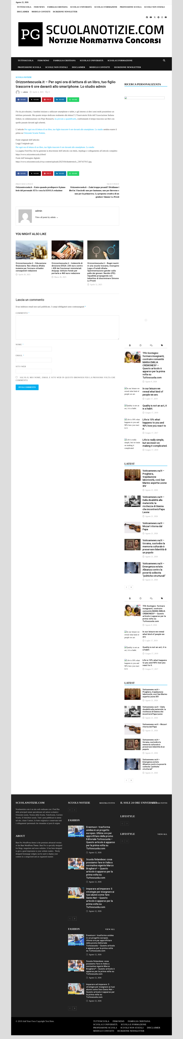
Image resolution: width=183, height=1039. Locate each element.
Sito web (21, 367)
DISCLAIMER (23, 12)
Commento (22, 313)
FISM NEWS (39, 7)
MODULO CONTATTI (41, 12)
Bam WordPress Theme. (30, 845)
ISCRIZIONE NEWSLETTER (65, 12)
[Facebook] (147, 17)
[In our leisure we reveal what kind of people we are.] (132, 388)
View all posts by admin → (46, 217)
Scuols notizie (79, 802)
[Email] (165, 17)
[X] (155, 17)
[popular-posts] (129, 345)
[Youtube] (151, 17)
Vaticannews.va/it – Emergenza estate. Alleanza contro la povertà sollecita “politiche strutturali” (154, 569)
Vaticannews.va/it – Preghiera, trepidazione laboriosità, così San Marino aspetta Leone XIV (155, 478)
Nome (19, 345)
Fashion (74, 820)
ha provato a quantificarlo (65, 119)
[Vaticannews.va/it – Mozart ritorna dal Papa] (132, 523)
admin (25, 92)
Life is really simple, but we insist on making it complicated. (155, 442)
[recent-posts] (140, 345)
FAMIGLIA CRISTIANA (57, 7)
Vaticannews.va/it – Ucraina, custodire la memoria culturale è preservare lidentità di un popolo (154, 546)
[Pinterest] (159, 17)
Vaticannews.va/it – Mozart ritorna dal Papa (153, 526)
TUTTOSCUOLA (24, 7)
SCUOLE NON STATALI (154, 7)
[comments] (151, 345)
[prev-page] (126, 587)
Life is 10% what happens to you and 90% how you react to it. (154, 424)
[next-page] (131, 587)
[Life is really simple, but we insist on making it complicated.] (132, 440)
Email (20, 356)
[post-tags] (162, 345)
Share (23, 100)
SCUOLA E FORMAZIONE (105, 7)
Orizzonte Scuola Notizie (34, 133)
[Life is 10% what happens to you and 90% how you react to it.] (132, 420)
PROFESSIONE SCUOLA (130, 7)
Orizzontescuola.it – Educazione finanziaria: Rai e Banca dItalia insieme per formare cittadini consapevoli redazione (31, 267)
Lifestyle (127, 816)
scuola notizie (24, 77)
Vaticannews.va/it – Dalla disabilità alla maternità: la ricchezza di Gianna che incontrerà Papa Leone (154, 505)
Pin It (49, 100)
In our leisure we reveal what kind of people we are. (153, 391)
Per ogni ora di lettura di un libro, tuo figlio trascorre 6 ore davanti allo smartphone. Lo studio (63, 129)
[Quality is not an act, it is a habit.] (132, 406)
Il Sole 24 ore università (138, 802)
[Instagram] (162, 17)
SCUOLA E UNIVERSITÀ (81, 7)
